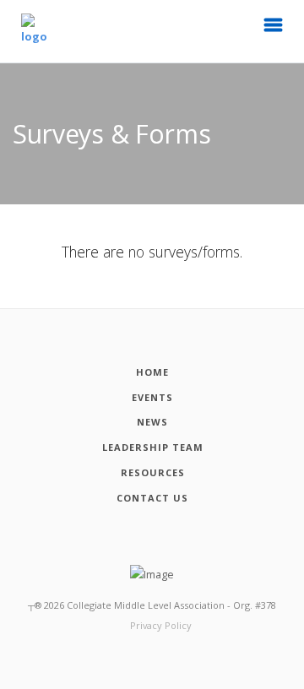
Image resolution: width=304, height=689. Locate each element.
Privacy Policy (161, 625)
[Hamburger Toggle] (273, 29)
